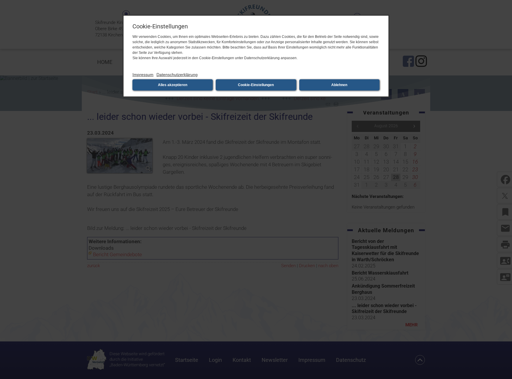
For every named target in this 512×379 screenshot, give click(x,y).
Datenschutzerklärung (177, 74)
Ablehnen (339, 85)
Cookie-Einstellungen (256, 85)
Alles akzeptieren (172, 85)
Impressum (142, 74)
